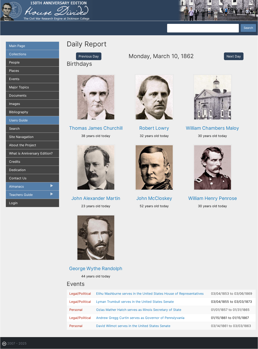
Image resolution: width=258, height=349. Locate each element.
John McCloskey (154, 198)
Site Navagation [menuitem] (21, 137)
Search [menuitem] (14, 128)
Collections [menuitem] (17, 54)
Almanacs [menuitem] (15, 187)
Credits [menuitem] (14, 162)
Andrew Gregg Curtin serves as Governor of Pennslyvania (140, 318)
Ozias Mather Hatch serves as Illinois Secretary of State (138, 310)
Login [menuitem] (13, 203)
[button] (96, 119)
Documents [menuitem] (17, 95)
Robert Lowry (154, 128)
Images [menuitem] (14, 104)
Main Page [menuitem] (17, 46)
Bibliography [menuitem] (18, 112)
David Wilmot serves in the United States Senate (133, 326)
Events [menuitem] (14, 79)
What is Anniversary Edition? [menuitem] (31, 153)
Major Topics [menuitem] (19, 87)
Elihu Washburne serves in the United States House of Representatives (150, 294)
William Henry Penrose (212, 198)
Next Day (234, 56)
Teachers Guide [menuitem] (19, 196)
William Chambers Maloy (212, 128)
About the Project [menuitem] (22, 145)
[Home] (129, 10)
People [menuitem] (14, 62)
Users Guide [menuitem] (18, 120)
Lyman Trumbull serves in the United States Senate (135, 302)
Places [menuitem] (14, 71)
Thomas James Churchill (96, 128)
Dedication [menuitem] (17, 170)
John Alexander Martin (95, 198)
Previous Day (89, 56)
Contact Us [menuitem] (17, 178)
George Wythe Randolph (95, 268)
